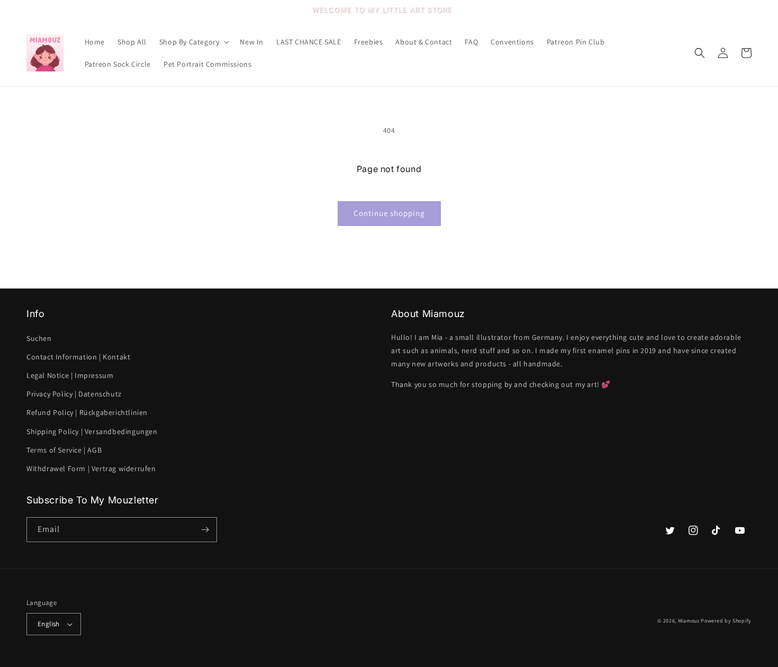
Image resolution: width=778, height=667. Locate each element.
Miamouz (689, 620)
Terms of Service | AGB (64, 450)
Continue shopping (389, 213)
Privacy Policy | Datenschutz (74, 394)
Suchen (39, 338)
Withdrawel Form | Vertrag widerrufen (91, 468)
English (49, 623)
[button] (193, 42)
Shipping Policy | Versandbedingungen (92, 431)
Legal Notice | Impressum (69, 375)
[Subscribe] (204, 529)
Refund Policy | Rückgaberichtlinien (87, 412)
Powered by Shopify (726, 620)
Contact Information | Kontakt (78, 357)
